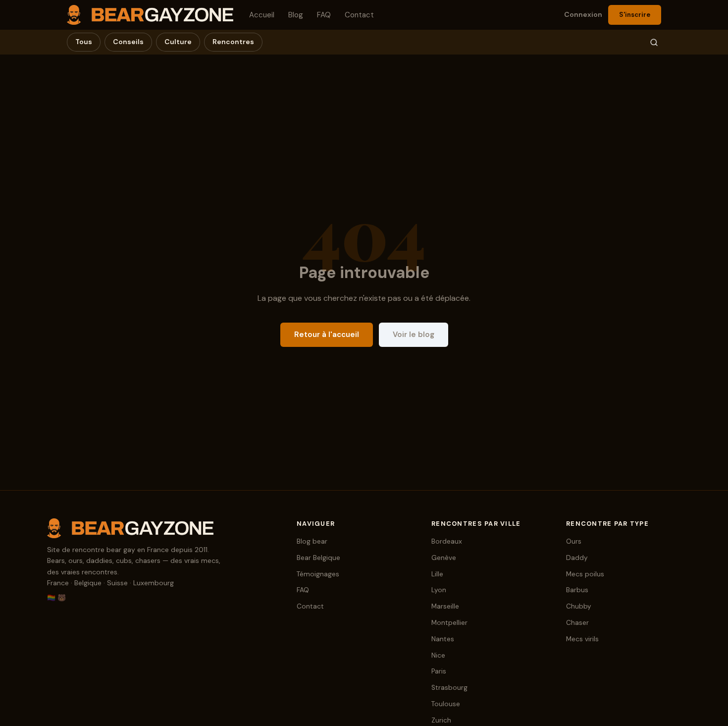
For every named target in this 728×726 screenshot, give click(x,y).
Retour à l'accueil (326, 334)
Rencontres (233, 41)
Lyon (438, 590)
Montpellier (449, 622)
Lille (437, 574)
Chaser (577, 622)
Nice (438, 655)
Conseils (128, 41)
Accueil (261, 15)
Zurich (441, 720)
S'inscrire (634, 14)
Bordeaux (446, 541)
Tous (83, 41)
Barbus (577, 590)
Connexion (583, 14)
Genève (443, 558)
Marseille (445, 606)
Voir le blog (413, 334)
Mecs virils (582, 639)
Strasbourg (449, 687)
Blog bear (312, 541)
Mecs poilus (585, 574)
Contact (359, 15)
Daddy (577, 558)
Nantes (442, 639)
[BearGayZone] (162, 528)
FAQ (324, 15)
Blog (295, 15)
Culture (178, 41)
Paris (438, 671)
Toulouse (445, 704)
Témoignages (318, 574)
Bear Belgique (318, 558)
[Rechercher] (654, 42)
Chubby (578, 606)
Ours (573, 541)
